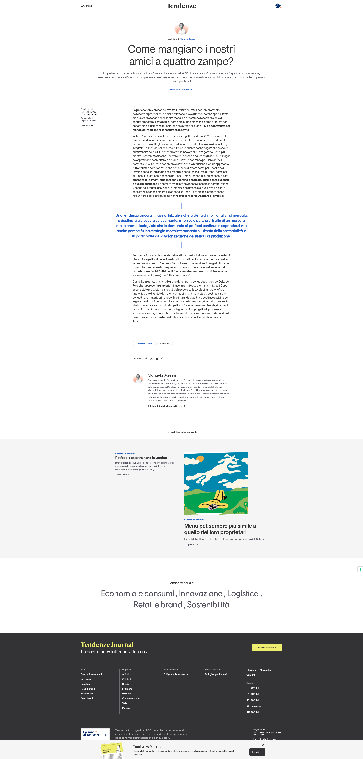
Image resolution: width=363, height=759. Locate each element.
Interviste (127, 693)
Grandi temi (87, 698)
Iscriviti (255, 752)
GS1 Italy (255, 688)
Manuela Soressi (90, 114)
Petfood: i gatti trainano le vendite (141, 458)
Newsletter (265, 670)
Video (125, 703)
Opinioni (126, 679)
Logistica (243, 593)
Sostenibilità (165, 343)
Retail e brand (157, 604)
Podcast (126, 708)
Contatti (250, 674)
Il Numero (127, 688)
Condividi (85, 125)
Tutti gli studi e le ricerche (176, 674)
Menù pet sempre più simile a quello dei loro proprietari (220, 528)
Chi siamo (251, 670)
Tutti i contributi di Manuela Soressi (165, 406)
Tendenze (256, 705)
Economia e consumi (144, 343)
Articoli (125, 674)
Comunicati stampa (132, 698)
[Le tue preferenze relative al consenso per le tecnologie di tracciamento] (360, 569)
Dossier (126, 684)
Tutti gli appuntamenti (216, 674)
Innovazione (200, 593)
